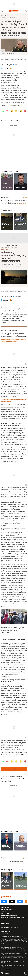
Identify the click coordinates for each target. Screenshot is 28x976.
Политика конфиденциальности (9, 915)
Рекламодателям (5, 913)
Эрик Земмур (19, 776)
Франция (14, 245)
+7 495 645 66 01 (4, 933)
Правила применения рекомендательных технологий (14, 917)
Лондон (2, 776)
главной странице (21, 203)
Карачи (6, 781)
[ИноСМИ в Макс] (4, 901)
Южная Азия (12, 776)
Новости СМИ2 (14, 125)
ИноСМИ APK (3, 919)
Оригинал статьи (5, 249)
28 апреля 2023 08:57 (5, 17)
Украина (7, 120)
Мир (10, 781)
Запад (8, 778)
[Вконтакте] (17, 64)
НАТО (11, 120)
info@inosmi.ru (4, 929)
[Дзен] (9, 64)
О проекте (3, 911)
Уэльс (20, 778)
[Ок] (11, 68)
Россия (9, 15)
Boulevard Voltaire (6, 245)
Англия (11, 778)
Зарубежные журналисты (7, 909)
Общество (3, 778)
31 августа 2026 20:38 (5, 247)
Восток (7, 776)
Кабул (2, 781)
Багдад (24, 778)
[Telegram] (4, 68)
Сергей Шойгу (17, 120)
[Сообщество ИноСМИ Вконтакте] (20, 901)
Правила (25, 197)
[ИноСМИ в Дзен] (12, 901)
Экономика (21, 896)
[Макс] (3, 64)
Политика (15, 896)
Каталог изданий (5, 907)
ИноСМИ (3, 15)
